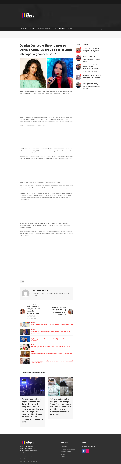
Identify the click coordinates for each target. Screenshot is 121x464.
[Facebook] (84, 451)
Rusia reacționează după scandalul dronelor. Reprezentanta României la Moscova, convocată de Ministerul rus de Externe (90, 68)
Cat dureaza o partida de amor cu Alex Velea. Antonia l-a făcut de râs (51, 353)
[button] (100, 28)
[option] (32, 403)
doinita (22, 281)
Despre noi (64, 446)
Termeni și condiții (66, 451)
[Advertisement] (74, 15)
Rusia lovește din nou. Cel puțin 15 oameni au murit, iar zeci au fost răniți (92, 77)
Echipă (63, 456)
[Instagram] (24, 457)
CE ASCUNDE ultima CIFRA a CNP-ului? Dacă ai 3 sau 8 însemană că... (52, 324)
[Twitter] (21, 457)
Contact (63, 454)
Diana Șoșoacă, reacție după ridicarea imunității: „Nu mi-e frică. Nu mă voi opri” (91, 50)
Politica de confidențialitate (68, 449)
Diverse (23, 379)
